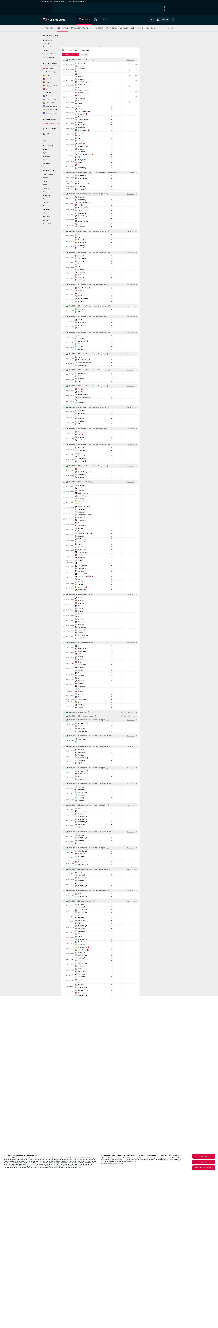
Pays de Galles (84, 50)
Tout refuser (204, 1162)
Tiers (79, 1167)
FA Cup (45, 50)
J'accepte (203, 1156)
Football (68, 50)
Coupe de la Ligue (49, 54)
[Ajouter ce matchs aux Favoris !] (64, 64)
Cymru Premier (48, 40)
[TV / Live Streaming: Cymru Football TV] (129, 64)
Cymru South (47, 43)
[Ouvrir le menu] (173, 19)
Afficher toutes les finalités (203, 1168)
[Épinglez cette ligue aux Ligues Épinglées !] (93, 60)
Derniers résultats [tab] (71, 54)
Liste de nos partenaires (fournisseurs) (113, 1163)
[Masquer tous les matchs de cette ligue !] (136, 60)
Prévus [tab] (84, 54)
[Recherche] (152, 19)
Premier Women (48, 57)
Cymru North (47, 47)
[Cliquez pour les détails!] (100, 64)
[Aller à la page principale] (56, 19)
